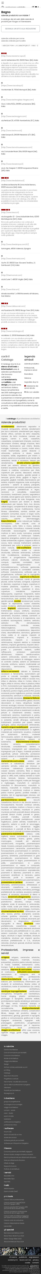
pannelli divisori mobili (11, 814)
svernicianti (34, 720)
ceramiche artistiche (29, 957)
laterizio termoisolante (28, 778)
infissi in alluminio (9, 681)
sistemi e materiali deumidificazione (23, 756)
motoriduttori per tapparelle (20, 686)
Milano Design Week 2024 (13, 1239)
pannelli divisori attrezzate (28, 812)
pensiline (28, 487)
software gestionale (30, 567)
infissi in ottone (13, 683)
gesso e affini (7, 775)
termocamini (19, 666)
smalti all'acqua (20, 720)
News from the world (11, 1076)
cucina (17, 601)
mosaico (10, 846)
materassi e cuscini (18, 448)
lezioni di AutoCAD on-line (13, 1135)
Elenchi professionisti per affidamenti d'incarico (20, 1157)
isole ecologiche (32, 482)
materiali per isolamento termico (20, 733)
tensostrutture (7, 598)
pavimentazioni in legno (12, 860)
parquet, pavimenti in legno (27, 846)
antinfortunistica (18, 885)
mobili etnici (34, 448)
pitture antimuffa (20, 754)
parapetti (35, 485)
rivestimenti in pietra (30, 715)
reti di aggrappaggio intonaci (22, 795)
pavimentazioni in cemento (27, 851)
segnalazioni (34, 1257)
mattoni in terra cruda (11, 533)
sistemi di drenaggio (23, 737)
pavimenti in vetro (31, 872)
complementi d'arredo (21, 441)
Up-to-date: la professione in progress (17, 1085)
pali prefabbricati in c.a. (24, 931)
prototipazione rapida (10, 1001)
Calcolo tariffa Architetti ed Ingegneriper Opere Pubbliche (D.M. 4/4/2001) (16, 1216)
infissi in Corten (25, 681)
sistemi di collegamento (19, 897)
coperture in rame (30, 586)
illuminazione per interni (21, 446)
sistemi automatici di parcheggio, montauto (20, 909)
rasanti (36, 712)
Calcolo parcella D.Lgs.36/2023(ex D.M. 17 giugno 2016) (14, 1203)
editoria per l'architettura (12, 981)
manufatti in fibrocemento (13, 785)
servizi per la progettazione (13, 991)
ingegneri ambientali (11, 1020)
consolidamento (16, 928)
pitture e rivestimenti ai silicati (26, 710)
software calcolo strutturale (15, 560)
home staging (8, 996)
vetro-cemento (32, 797)
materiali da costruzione (12, 761)
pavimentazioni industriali (12, 868)
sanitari (24, 511)
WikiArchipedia (9, 1188)
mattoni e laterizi (31, 790)
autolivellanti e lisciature (28, 836)
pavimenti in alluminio (11, 872)
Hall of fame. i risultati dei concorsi (15, 1082)
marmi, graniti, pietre (29, 838)
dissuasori (27, 472)
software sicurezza (9, 577)
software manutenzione (12, 572)
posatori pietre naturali (22, 962)
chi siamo (13, 1257)
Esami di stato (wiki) (11, 1191)
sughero (20, 540)
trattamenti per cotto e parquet (16, 545)
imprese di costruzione (20, 969)
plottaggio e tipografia (12, 998)
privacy (36, 1260)
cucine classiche (31, 603)
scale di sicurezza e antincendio (24, 904)
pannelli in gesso (31, 814)
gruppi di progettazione (12, 1102)
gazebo (20, 475)
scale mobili (6, 906)
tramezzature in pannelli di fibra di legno (20, 829)
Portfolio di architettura (11, 1169)
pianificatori (19, 1023)
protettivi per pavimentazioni (27, 880)
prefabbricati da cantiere (12, 892)
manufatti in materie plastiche (24, 788)
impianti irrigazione (16, 482)
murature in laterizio (10, 809)
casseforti (35, 438)
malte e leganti (15, 780)
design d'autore (27, 443)
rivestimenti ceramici (10, 715)
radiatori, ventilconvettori (27, 654)
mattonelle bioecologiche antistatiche (20, 531)
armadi (25, 429)
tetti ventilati (20, 598)
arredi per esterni (9, 465)
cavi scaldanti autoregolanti (20, 619)
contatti (35, 1263)
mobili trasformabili (10, 451)
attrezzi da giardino (29, 465)
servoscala (34, 906)
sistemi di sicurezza (10, 894)
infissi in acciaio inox (30, 678)
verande (35, 695)
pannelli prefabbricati (23, 819)
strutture (28, 923)
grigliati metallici (17, 480)
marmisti (25, 960)
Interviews (7, 1087)
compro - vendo (9, 1110)
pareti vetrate (19, 822)
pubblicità (23, 1257)
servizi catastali (20, 1003)
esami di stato (9, 1116)
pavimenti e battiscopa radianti (23, 535)
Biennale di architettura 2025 (14, 1233)
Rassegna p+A (9, 1093)
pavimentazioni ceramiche (13, 848)
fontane (12, 475)
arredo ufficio (7, 434)
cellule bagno (7, 506)
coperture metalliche (13, 591)
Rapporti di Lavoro (10, 1166)
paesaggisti (6, 1023)
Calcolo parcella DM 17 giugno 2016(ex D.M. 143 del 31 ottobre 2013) (16, 1207)
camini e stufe (19, 438)
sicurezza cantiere (31, 892)
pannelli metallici (9, 817)
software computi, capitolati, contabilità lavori (20, 561)
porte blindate (15, 688)
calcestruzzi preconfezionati (26, 768)
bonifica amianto (10, 744)
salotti (36, 453)
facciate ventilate (9, 807)
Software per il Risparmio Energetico (16, 1143)
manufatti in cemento (28, 783)
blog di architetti (31, 979)
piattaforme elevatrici (11, 902)
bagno (4, 501)
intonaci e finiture (31, 698)
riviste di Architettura (11, 979)
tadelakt (15, 964)
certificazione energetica (12, 1122)
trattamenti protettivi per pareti (16, 722)
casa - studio (8, 1113)
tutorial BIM (8, 1226)
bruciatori (16, 615)
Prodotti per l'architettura (12, 1090)
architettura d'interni (19, 1011)
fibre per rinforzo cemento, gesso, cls (23, 773)
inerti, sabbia (19, 775)
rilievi (8, 1003)
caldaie (25, 615)
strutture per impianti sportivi (25, 938)
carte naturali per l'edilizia (28, 521)
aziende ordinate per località (13, 41)
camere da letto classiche (27, 434)
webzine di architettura (20, 989)
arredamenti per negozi (29, 431)
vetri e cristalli (7, 698)
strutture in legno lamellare (19, 935)
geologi (17, 1015)
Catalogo (7, 1073)
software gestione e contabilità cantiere (20, 569)
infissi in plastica (27, 683)
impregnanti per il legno (12, 751)
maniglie (4, 448)
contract (35, 441)
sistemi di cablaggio (24, 659)
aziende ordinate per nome (12, 38)
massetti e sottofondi (11, 790)
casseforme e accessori (26, 887)
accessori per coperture (12, 579)
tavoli (28, 458)
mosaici (36, 960)
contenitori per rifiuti (29, 470)
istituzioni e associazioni (28, 972)
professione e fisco (10, 1125)
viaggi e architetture (10, 1030)
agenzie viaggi (8, 1032)
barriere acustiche (9, 468)
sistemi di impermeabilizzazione (20, 738)
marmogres (6, 841)
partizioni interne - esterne (13, 800)
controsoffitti (20, 700)
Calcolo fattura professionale (14, 1200)
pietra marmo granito (11, 792)
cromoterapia (7, 509)
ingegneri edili (32, 1020)
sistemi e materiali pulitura (20, 758)
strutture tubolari (32, 943)
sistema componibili (16, 458)
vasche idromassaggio (26, 518)
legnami (4, 780)
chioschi (36, 468)
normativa (27, 533)
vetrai (29, 967)
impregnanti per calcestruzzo (25, 749)
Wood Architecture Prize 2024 (14, 1242)
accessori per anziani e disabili (24, 501)
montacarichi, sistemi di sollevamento (20, 899)
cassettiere (6, 441)
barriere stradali (25, 468)
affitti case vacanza (30, 1030)
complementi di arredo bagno (26, 506)
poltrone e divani (22, 453)
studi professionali (30, 1008)
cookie (27, 1263)
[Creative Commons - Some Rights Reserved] (34, 1266)
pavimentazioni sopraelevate (26, 870)
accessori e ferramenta (12, 674)
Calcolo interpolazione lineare (14, 1223)
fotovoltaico (19, 528)
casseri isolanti (8, 771)
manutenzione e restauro (27, 742)
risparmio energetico (10, 538)
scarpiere (5, 455)
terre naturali (14, 543)
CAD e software (24, 548)
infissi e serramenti (10, 671)
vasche (4, 518)
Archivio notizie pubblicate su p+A (15, 1067)
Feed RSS (7, 1182)
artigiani (5, 957)
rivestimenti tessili (26, 717)
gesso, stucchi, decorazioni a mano (20, 701)
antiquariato (14, 429)
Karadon (12, 838)
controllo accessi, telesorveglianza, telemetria (20, 626)
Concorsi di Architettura (12, 1055)
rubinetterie (14, 511)
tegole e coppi (33, 596)
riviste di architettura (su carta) (25, 986)
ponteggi (35, 889)
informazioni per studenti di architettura (20, 982)
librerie (36, 446)
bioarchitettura (8, 521)
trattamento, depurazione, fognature (20, 667)
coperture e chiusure (29, 577)
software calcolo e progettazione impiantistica (20, 556)
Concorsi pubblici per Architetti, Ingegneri (18, 1152)
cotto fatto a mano (22, 526)
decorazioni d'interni (10, 443)
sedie (13, 455)
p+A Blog (7, 1070)
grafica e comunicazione (12, 1018)
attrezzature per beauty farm (14, 504)
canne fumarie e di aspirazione (21, 618)
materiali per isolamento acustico (16, 732)
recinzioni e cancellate (13, 492)
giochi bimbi (15, 477)
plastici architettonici (29, 996)
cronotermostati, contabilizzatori (15, 630)
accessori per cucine (30, 601)
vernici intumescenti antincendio (25, 725)
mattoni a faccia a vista (28, 807)
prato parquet (8, 489)
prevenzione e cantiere (11, 882)
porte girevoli (28, 688)
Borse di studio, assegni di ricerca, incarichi (18, 1154)
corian (3, 838)
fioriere (4, 475)
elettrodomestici (24, 606)
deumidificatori (13, 632)
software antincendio (21, 552)
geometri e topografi (30, 1015)
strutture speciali (17, 943)
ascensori (35, 897)
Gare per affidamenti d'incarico (14, 1160)
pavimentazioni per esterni (12, 487)
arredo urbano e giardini (28, 463)
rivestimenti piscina (20, 494)
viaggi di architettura (11, 1107)
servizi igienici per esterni (20, 497)
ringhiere (5, 904)
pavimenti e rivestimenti (12, 834)
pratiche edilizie (32, 998)
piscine (36, 487)
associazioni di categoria (14, 974)
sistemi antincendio (10, 657)
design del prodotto (19, 1013)
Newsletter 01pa (9, 1179)
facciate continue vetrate (27, 805)
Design (6, 1064)
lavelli (3, 608)
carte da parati (7, 700)
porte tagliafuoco (17, 693)
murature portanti (8, 812)
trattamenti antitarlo (30, 543)
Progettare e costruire (11, 1079)
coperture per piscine (11, 472)
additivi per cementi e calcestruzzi (20, 762)
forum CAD (8, 1132)
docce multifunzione (24, 509)
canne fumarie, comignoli (19, 581)
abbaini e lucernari (30, 671)
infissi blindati (15, 678)
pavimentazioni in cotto (12, 853)
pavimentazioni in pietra (24, 863)
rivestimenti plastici (9, 717)
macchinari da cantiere (11, 889)
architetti (5, 1011)
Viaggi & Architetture (11, 1061)
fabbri (3, 960)
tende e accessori (20, 460)
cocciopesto (6, 523)
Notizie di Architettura (11, 1058)
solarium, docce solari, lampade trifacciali (20, 516)
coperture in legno (20, 584)
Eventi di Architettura (11, 1050)
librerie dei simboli (10, 1137)
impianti (11, 608)
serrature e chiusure (22, 695)
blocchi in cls (18, 802)
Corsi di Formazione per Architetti (15, 1053)
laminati (36, 606)
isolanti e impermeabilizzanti (14, 727)
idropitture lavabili (31, 703)
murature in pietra (30, 809)
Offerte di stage (9, 1163)
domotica (25, 632)
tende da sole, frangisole (23, 499)
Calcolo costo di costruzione (13, 1220)
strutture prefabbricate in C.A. (15, 940)
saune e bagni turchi (29, 514)
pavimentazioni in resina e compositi (20, 865)
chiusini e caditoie (9, 470)
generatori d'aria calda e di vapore (20, 633)
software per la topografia (27, 574)
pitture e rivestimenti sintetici (16, 712)
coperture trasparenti (23, 594)
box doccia (34, 504)
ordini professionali (29, 977)
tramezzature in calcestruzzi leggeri (20, 826)
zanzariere (18, 698)
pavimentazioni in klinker (27, 858)
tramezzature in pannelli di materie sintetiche (20, 831)
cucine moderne (8, 606)
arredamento (7, 426)
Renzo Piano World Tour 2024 (14, 1236)
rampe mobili (32, 902)
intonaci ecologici (8, 705)
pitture (10, 710)
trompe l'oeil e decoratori (13, 967)
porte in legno (17, 691)
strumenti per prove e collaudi (14, 918)
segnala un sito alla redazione (20, 28)
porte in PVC (29, 691)
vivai (37, 499)
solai (26, 933)
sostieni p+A (13, 1260)
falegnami (14, 960)
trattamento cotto (30, 964)
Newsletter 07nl (9, 1176)
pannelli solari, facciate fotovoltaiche (23, 647)
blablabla (7, 1119)
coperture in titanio (10, 589)
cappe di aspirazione (11, 603)
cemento (20, 771)
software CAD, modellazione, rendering (20, 553)
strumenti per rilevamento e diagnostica (20, 919)
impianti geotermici (17, 645)
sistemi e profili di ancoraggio (25, 824)
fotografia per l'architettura (26, 994)
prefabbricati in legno (28, 489)
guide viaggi (22, 1032)
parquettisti (6, 962)
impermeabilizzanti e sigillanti (26, 729)
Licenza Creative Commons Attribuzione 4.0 (24, 1269)
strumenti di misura (29, 916)
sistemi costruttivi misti (11, 933)
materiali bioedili (32, 528)
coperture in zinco (30, 589)
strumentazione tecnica (12, 911)
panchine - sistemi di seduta (15, 485)
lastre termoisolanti (18, 596)
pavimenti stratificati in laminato (16, 875)
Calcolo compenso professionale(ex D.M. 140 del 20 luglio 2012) (15, 1212)
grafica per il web (31, 1018)
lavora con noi (25, 1260)
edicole (36, 472)
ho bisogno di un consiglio (13, 1104)
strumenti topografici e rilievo (20, 922)
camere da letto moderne (14, 436)
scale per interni (21, 906)
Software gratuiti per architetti (14, 1140)
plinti (37, 931)
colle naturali (21, 523)
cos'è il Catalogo (7, 358)
